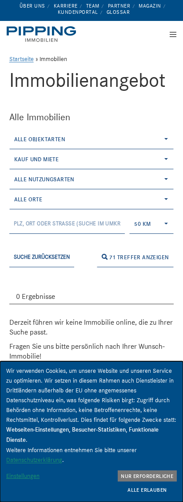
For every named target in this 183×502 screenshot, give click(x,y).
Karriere (66, 6)
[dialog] (91, 431)
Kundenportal (78, 12)
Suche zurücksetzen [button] (42, 256)
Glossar (118, 12)
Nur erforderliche (147, 476)
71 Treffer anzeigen (138, 257)
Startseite (21, 59)
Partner (119, 6)
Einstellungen (23, 475)
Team (92, 6)
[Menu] (170, 34)
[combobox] (91, 139)
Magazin (150, 6)
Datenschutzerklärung (34, 459)
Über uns (32, 6)
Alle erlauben (147, 490)
